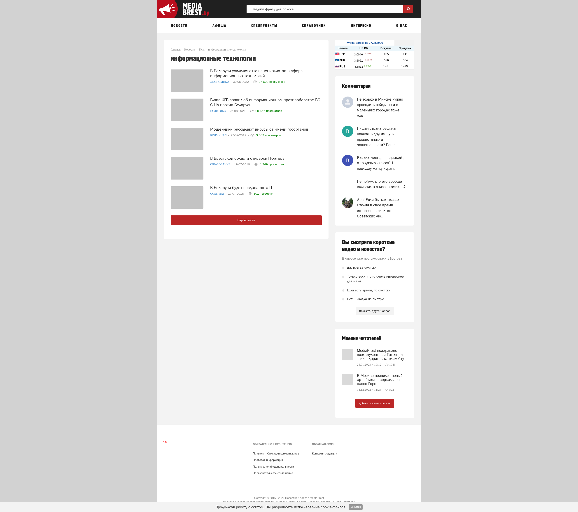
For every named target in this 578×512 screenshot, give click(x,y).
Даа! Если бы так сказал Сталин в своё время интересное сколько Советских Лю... (378, 207)
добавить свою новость (374, 403)
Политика (218, 111)
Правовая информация (268, 460)
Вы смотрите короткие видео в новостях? (368, 246)
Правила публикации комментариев (276, 453)
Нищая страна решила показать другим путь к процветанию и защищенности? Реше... (378, 136)
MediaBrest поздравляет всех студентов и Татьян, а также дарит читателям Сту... (382, 354)
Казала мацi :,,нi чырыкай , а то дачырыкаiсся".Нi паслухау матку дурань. (380, 163)
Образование (220, 164)
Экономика (220, 81)
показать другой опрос (374, 311)
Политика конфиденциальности (273, 466)
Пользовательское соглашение (273, 473)
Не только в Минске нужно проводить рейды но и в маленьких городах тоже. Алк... (380, 107)
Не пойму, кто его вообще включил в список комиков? (381, 184)
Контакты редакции (324, 453)
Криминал (218, 135)
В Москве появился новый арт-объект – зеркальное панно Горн (380, 380)
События (217, 193)
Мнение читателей (361, 338)
